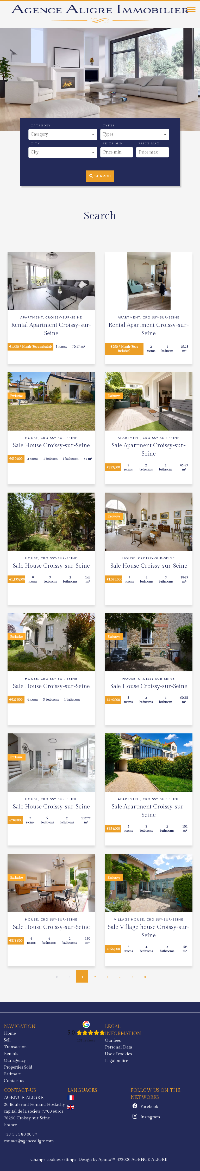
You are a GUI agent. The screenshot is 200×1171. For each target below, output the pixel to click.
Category (41, 125)
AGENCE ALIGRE (23, 1097)
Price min (113, 143)
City (35, 143)
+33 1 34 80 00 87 (20, 1134)
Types (109, 125)
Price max (149, 143)
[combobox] (63, 134)
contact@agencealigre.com (29, 1141)
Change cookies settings (53, 1159)
